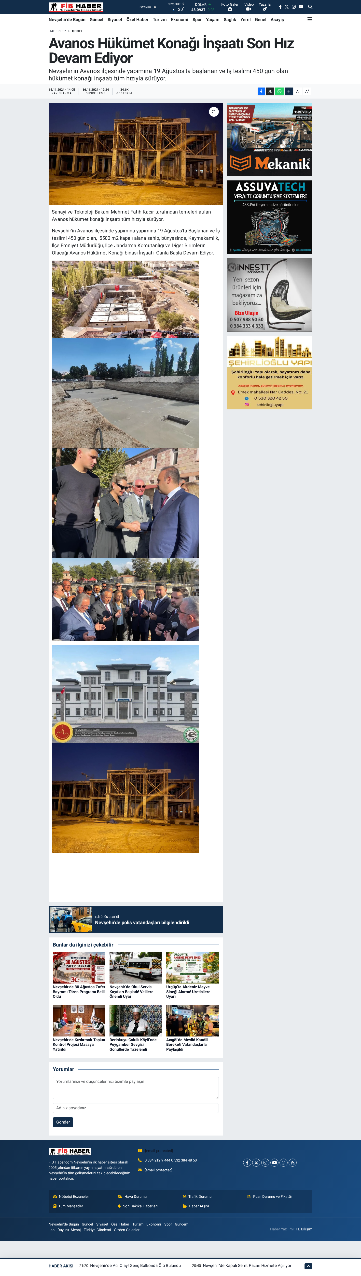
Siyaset (115, 19)
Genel (260, 19)
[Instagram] (265, 1163)
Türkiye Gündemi (97, 1230)
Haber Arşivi (199, 1206)
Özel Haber (137, 19)
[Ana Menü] (309, 19)
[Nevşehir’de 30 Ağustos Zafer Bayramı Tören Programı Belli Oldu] (79, 967)
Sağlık (230, 19)
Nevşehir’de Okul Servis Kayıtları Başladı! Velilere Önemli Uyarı (131, 991)
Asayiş (277, 19)
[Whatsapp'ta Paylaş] (279, 92)
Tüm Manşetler (70, 1206)
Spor (197, 19)
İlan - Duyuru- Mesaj (65, 1230)
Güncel (96, 19)
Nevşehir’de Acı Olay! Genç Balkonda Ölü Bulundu (135, 1265)
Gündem (181, 1224)
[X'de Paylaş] (270, 92)
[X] (256, 1163)
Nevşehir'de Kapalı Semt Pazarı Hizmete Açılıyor (247, 1265)
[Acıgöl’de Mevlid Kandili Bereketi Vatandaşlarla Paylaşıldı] (192, 1020)
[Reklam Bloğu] (270, 139)
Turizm (160, 19)
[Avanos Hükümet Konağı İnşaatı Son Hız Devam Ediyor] (136, 154)
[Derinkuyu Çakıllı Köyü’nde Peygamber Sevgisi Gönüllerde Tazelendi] (136, 1020)
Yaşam (213, 19)
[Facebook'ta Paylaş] (261, 92)
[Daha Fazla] (289, 92)
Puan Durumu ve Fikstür (272, 1196)
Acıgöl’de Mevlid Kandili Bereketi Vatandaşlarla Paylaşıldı (187, 1044)
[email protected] (159, 1151)
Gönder (63, 1122)
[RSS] (293, 1163)
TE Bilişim (304, 1229)
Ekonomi (179, 19)
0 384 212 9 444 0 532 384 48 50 (171, 1160)
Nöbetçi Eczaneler (74, 1196)
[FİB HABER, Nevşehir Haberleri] (76, 7)
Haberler (57, 31)
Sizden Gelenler (126, 1230)
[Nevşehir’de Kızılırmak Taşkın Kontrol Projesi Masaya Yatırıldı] (79, 1020)
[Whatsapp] (283, 1163)
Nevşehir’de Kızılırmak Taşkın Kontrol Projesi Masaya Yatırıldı (79, 1044)
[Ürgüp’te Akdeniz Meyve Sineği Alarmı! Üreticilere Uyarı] (192, 967)
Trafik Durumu (199, 1196)
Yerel (245, 19)
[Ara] (310, 7)
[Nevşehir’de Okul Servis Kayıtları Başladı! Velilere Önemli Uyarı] (136, 967)
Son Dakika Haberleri (140, 1206)
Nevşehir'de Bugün (67, 19)
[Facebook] (247, 1163)
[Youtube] (274, 1163)
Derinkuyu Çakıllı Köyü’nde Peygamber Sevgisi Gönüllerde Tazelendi (133, 1044)
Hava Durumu (136, 1196)
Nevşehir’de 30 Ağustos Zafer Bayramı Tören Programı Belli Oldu (79, 991)
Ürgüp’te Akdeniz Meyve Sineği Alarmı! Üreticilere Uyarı (188, 991)
